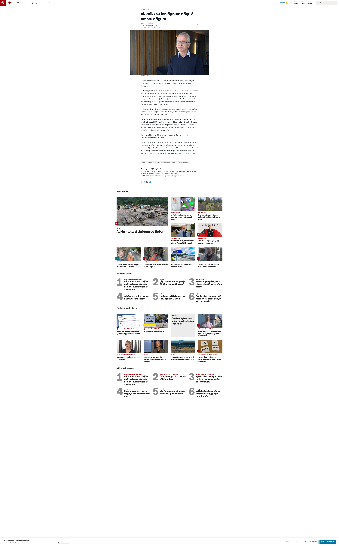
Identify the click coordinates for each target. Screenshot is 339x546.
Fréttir (18, 3)
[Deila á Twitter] (146, 9)
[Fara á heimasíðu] (7, 3)
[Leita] (336, 3)
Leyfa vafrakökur (327, 541)
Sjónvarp (34, 3)
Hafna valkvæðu (311, 541)
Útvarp (25, 3)
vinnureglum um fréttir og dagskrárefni (172, 176)
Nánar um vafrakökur (63, 543)
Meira (42, 3)
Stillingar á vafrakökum (293, 541)
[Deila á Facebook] (144, 9)
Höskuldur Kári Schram (147, 24)
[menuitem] (20, 3)
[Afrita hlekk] (141, 9)
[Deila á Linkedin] (148, 9)
